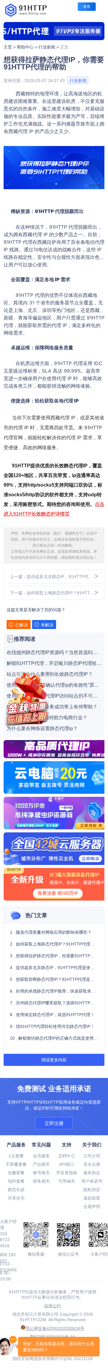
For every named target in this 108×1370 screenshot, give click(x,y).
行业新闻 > (49, 47)
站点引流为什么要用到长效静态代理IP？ (50, 674)
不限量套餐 (16, 1164)
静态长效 (16, 1189)
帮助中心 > (27, 47)
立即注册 (54, 1123)
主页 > (10, 47)
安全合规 (91, 1164)
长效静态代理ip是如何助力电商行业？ (47, 717)
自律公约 (52, 1305)
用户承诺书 (91, 1181)
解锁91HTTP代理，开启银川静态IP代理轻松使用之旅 (54, 663)
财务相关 (41, 1181)
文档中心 (66, 1155)
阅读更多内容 (54, 1059)
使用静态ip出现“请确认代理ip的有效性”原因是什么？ (54, 685)
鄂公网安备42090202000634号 (55, 1328)
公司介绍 (91, 1155)
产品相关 (41, 1164)
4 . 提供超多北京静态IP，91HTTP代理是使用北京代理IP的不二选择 (54, 967)
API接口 (66, 1164)
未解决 (47, 624)
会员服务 (41, 1155)
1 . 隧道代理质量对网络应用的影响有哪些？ (51, 932)
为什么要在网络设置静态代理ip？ (42, 728)
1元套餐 (16, 1155)
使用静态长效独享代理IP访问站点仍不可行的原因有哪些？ (54, 696)
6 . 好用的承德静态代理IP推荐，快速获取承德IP (54, 991)
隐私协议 (91, 1189)
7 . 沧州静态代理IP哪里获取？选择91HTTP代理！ (54, 1002)
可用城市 (66, 1181)
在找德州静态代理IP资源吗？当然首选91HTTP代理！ (54, 652)
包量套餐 (16, 1172)
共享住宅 (16, 1198)
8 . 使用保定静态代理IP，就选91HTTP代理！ (52, 1014)
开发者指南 (66, 1172)
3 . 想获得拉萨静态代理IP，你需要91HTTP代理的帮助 (54, 955)
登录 (86, 7)
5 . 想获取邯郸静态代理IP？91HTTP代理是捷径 (54, 979)
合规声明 (91, 1206)
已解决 (21, 624)
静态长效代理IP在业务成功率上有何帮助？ (52, 706)
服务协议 (91, 1172)
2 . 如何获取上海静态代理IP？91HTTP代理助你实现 (54, 944)
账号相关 (41, 1172)
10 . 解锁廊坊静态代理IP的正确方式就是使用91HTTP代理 (54, 1038)
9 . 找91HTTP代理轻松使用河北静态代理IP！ (52, 1026)
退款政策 (91, 1198)
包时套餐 (16, 1181)
